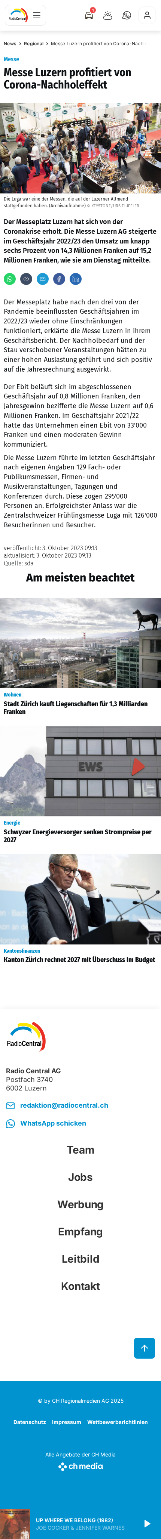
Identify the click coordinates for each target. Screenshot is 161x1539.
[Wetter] (108, 15)
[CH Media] (80, 1465)
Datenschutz (29, 1422)
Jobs (80, 1177)
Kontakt (80, 1286)
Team (81, 1150)
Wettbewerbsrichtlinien (117, 1422)
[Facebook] (59, 279)
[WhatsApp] (10, 279)
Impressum (66, 1422)
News (10, 43)
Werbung (80, 1204)
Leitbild (81, 1259)
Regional (33, 43)
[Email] (43, 279)
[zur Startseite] (18, 15)
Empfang (80, 1231)
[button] (126, 15)
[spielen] (146, 1524)
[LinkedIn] (76, 279)
